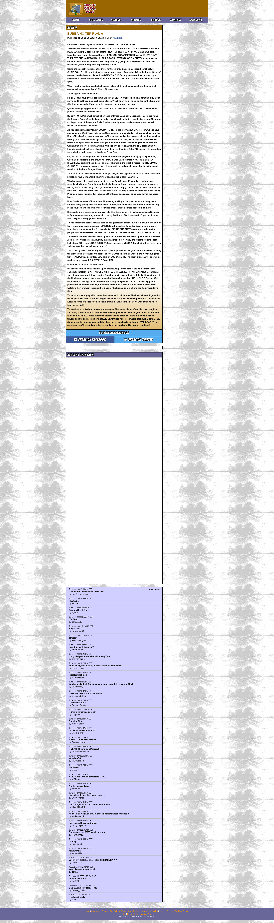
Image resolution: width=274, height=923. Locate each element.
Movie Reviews (134, 911)
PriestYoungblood (78, 675)
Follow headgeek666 (114, 333)
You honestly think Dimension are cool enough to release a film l (101, 684)
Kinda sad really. (77, 897)
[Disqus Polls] (114, 394)
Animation (146, 911)
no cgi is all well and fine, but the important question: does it (99, 813)
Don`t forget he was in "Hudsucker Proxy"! (90, 804)
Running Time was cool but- (83, 712)
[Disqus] (114, 468)
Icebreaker (74, 767)
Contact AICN (146, 914)
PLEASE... (74, 601)
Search (194, 20)
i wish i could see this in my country (87, 795)
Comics (156, 20)
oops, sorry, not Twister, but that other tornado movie (95, 665)
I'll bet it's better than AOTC (82, 730)
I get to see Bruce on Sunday (83, 823)
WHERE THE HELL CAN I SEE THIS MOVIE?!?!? (93, 860)
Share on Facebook (91, 339)
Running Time (76, 721)
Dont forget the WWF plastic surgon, (87, 832)
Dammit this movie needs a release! (86, 591)
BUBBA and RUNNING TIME (83, 888)
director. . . (74, 638)
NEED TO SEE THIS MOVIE (82, 739)
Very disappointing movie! (82, 869)
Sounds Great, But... (79, 610)
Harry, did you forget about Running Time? (90, 656)
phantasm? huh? (77, 878)
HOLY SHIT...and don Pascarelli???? (87, 776)
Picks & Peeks (120, 911)
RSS (124, 914)
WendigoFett (75, 758)
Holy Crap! (74, 628)
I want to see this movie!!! (81, 647)
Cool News (96, 20)
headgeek (117, 38)
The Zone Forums (182, 911)
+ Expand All (154, 589)
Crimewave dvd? (77, 702)
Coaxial (116, 20)
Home (75, 20)
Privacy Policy (133, 914)
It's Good (73, 619)
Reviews (136, 20)
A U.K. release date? (79, 786)
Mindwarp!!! (75, 851)
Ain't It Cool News (90, 8)
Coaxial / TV (107, 911)
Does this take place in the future (85, 693)
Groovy (72, 841)
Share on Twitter (140, 339)
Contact (175, 20)
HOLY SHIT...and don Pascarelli (84, 749)
